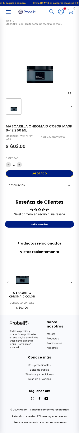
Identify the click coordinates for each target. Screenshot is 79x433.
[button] (71, 106)
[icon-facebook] (39, 398)
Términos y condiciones (40, 374)
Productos (53, 338)
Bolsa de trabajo (39, 369)
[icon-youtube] (46, 398)
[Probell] (27, 11)
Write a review (39, 224)
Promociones (54, 343)
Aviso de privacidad (39, 378)
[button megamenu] (8, 11)
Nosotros (52, 347)
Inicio (9, 20)
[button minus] (8, 164)
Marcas (51, 333)
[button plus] (19, 164)
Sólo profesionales (39, 365)
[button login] (61, 12)
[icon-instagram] (32, 398)
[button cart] (70, 12)
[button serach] (51, 12)
